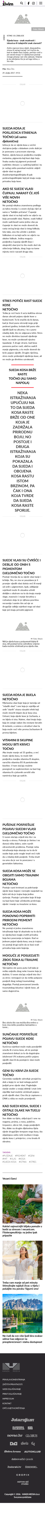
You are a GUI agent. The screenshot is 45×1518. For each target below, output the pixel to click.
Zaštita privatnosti (12, 1384)
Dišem (4, 37)
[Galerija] (22, 18)
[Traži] (21, 3)
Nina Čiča (10, 69)
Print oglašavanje (12, 1394)
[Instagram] (34, 3)
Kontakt (6, 1403)
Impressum (8, 1399)
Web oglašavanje (11, 1389)
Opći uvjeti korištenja (13, 1408)
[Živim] (7, 3)
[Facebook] (27, 3)
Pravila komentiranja (13, 1380)
